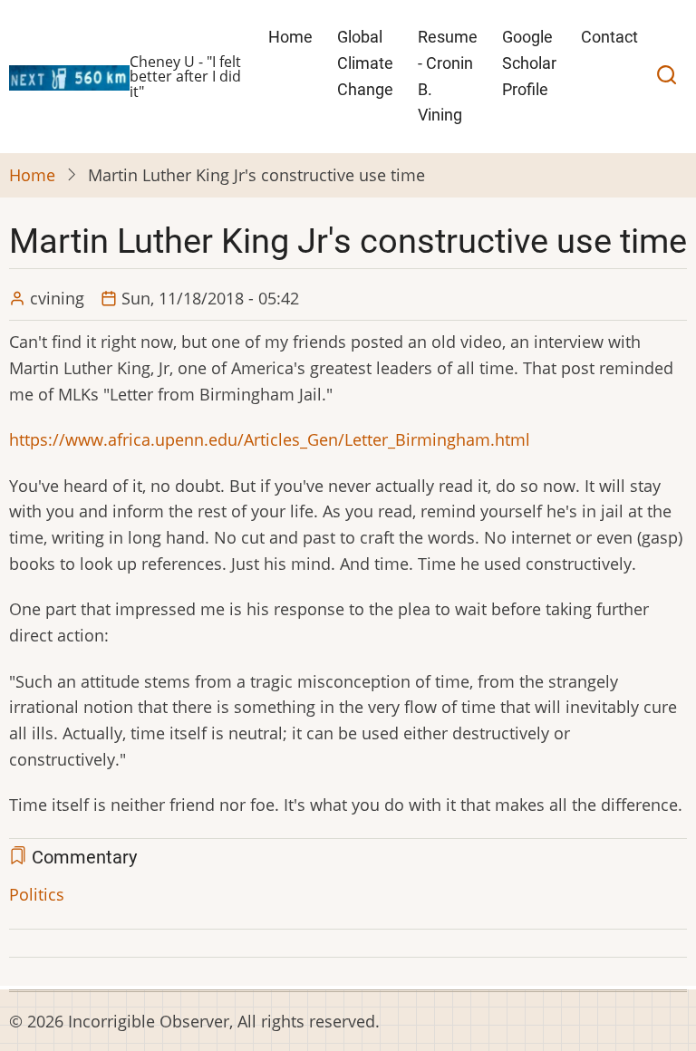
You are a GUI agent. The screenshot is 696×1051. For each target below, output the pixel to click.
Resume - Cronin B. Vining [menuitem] (448, 75)
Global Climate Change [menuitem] (365, 63)
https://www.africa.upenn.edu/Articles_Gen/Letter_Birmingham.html (269, 439)
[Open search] (666, 77)
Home (32, 175)
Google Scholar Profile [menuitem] (529, 63)
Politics (36, 894)
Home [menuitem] (290, 36)
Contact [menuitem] (609, 36)
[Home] (69, 75)
